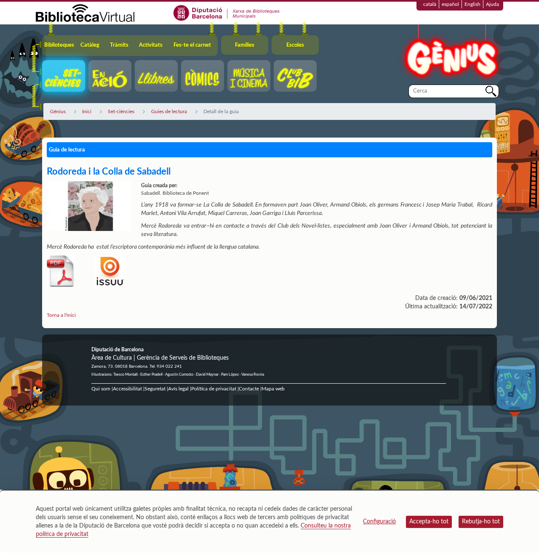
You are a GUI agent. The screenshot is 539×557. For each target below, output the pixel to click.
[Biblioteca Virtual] (85, 12)
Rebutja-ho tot (481, 522)
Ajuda (492, 4)
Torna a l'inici (61, 315)
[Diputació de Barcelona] (226, 12)
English (472, 4)
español (450, 4)
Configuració (379, 522)
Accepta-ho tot (428, 522)
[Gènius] (450, 54)
